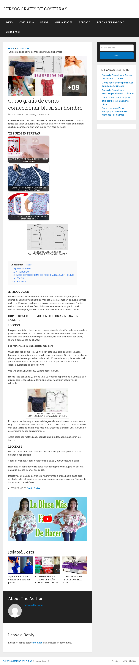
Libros (44, 22)
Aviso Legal (13, 32)
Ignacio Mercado (33, 605)
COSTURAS (25, 22)
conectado (36, 642)
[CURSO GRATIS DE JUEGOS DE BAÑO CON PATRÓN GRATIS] (47, 565)
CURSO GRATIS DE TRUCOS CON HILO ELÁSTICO (72, 579)
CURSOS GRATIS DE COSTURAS (35, 9)
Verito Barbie (33, 488)
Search (116, 56)
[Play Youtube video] (47, 519)
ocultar (28, 265)
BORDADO (84, 22)
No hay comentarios (39, 114)
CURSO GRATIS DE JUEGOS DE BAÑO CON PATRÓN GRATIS (46, 579)
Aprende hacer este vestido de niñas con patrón (19, 579)
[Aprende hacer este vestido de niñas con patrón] (20, 565)
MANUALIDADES (63, 22)
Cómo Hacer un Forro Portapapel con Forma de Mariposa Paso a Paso (115, 111)
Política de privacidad (110, 22)
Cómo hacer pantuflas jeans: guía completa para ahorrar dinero (116, 100)
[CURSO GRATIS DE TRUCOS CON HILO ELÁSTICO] (74, 565)
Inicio (9, 22)
